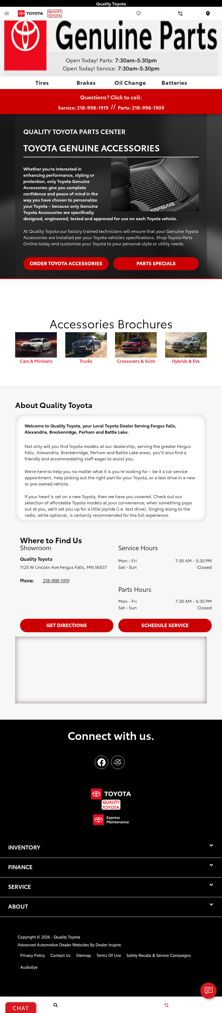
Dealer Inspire (108, 944)
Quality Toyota (67, 937)
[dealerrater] (118, 762)
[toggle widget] (208, 991)
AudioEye (29, 967)
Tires (42, 82)
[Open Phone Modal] (180, 13)
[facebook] (101, 762)
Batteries (174, 82)
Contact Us (60, 955)
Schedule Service (165, 624)
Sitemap (83, 955)
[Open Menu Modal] (7, 13)
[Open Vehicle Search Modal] (55, 1005)
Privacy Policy (32, 955)
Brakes (86, 82)
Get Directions (66, 624)
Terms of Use (108, 955)
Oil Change (130, 82)
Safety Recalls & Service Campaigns (158, 955)
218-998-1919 (56, 580)
